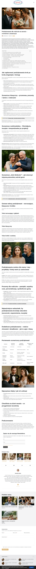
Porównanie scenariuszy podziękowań (8, 64)
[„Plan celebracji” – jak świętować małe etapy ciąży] (3, 559)
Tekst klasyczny (6, 58)
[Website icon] (18, 484)
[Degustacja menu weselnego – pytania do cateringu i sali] (26, 501)
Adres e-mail (15, 532)
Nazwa (3, 532)
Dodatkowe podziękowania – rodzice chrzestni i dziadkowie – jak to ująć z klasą (14, 63)
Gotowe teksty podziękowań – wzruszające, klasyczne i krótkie (11, 56)
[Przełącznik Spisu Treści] (30, 51)
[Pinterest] (22, 465)
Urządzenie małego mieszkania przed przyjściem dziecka (27, 563)
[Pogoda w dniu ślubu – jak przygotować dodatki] (9, 515)
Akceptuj (31, 567)
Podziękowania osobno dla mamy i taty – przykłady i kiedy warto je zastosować (14, 60)
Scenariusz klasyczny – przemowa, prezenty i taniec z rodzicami (12, 53)
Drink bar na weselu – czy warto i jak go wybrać (11, 563)
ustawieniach (7, 568)
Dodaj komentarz (5, 549)
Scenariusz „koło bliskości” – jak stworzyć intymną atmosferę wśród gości (13, 55)
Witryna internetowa (27, 532)
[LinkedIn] (30, 465)
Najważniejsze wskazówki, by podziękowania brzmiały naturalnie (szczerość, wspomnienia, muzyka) (17, 62)
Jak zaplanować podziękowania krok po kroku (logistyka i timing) (12, 52)
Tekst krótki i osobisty (7, 59)
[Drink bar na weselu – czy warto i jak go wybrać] (3, 563)
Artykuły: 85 (18, 486)
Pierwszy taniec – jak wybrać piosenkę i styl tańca (28, 560)
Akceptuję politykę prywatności (8, 445)
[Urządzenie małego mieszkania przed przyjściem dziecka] (20, 563)
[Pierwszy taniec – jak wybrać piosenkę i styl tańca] (20, 559)
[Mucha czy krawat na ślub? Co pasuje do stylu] (9, 501)
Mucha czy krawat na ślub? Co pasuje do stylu (9, 506)
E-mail (4, 442)
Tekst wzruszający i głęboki (7, 57)
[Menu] (33, 2)
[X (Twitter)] (14, 465)
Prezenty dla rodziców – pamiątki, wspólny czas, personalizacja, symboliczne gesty (14, 61)
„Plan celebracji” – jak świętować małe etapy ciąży (10, 560)
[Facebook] (6, 465)
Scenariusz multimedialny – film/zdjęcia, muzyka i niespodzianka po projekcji (13, 54)
